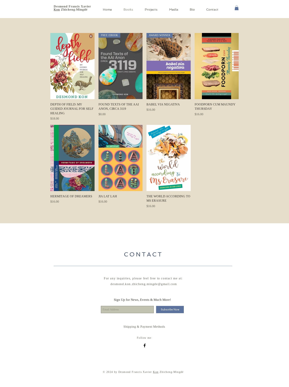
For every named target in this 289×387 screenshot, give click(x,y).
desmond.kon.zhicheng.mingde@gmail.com (143, 284)
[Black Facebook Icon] (144, 345)
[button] (237, 7)
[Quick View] (72, 66)
